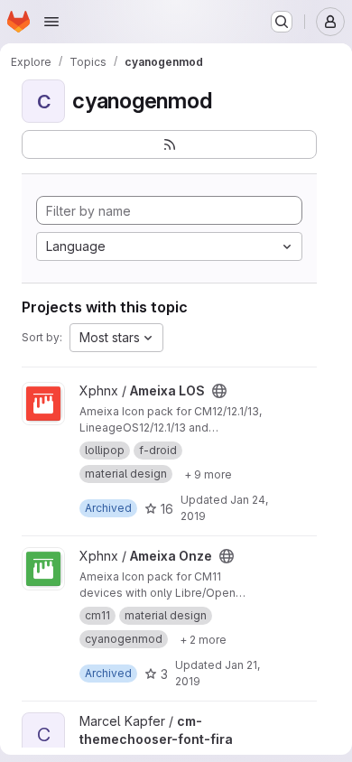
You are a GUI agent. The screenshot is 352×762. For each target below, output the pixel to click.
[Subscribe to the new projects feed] (169, 144)
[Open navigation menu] (51, 21)
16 (167, 508)
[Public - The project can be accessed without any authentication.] (219, 391)
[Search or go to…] (281, 22)
